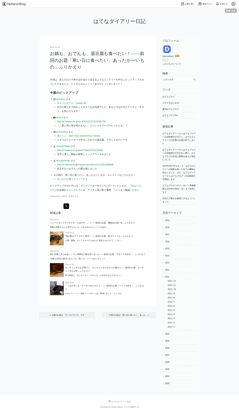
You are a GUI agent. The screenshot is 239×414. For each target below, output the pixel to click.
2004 (167, 376)
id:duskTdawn (63, 146)
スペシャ (94, 125)
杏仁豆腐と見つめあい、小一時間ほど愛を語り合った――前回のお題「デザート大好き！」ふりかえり (97, 254)
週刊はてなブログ (170, 109)
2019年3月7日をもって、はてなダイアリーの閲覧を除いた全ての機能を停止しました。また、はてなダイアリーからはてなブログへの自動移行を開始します (179, 172)
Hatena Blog (116, 407)
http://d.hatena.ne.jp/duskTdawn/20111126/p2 (80, 150)
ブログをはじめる (170, 103)
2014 (167, 255)
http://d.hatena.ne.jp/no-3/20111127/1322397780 (81, 121)
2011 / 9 (171, 293)
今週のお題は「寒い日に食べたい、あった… (129, 315)
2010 (167, 334)
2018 (167, 227)
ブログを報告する (131, 407)
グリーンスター (88, 185)
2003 (167, 383)
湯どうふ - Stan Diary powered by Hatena (78, 135)
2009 (167, 341)
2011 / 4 (171, 314)
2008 (167, 348)
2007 (167, 355)
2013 (167, 262)
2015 (167, 248)
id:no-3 (59, 117)
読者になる (231, 10)
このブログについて (171, 64)
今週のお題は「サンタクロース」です (67, 315)
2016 (167, 241)
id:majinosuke (63, 160)
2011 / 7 (171, 302)
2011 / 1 (171, 327)
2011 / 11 (172, 285)
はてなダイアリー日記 (119, 21)
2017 (167, 234)
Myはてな (136, 185)
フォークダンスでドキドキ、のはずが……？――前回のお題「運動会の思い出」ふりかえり (92, 223)
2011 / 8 (171, 297)
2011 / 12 (172, 281)
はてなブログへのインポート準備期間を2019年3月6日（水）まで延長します (179, 188)
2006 (167, 362)
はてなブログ (168, 96)
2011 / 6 (171, 306)
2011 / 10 (172, 289)
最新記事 (167, 126)
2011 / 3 (171, 318)
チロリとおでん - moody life (71, 103)
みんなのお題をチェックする (72, 179)
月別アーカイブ (172, 212)
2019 (167, 220)
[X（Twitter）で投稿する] (66, 206)
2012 (167, 270)
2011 (167, 277)
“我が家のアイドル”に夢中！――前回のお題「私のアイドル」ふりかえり (99, 236)
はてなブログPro (170, 115)
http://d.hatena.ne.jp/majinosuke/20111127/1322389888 (85, 164)
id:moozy (60, 99)
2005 (167, 369)
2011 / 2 (171, 322)
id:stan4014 (62, 132)
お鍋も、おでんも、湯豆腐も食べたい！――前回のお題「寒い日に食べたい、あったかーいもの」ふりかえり (97, 60)
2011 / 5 (171, 310)
